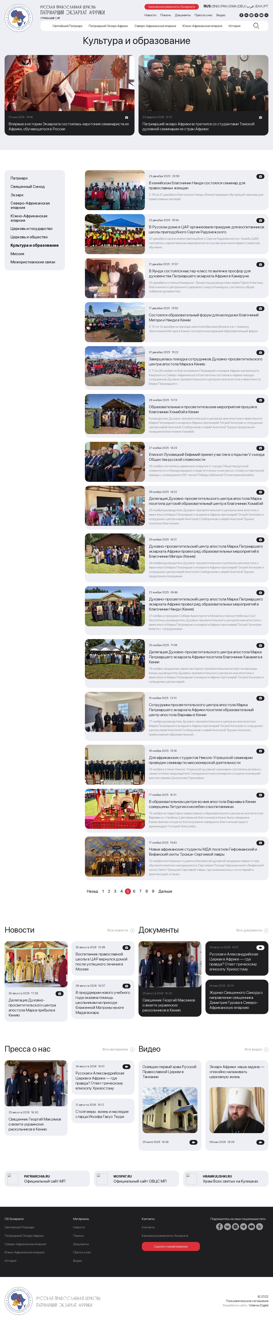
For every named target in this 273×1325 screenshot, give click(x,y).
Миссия (17, 254)
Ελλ (259, 6)
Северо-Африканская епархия (155, 26)
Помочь (165, 15)
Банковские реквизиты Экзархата (171, 7)
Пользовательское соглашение (247, 1301)
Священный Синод (28, 186)
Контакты (148, 1227)
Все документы (249, 930)
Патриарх (19, 178)
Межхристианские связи (33, 262)
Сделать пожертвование (171, 1246)
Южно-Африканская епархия (202, 26)
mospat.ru (123, 1176)
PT (266, 6)
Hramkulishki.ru (217, 1176)
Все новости (118, 930)
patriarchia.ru (37, 1176)
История (234, 26)
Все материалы (115, 1049)
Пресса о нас (203, 15)
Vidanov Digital (258, 1305)
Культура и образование (35, 245)
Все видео (253, 1049)
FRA (224, 6)
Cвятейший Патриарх (67, 26)
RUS (207, 6)
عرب (250, 6)
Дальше (165, 891)
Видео (220, 15)
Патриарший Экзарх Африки (108, 26)
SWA (232, 6)
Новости (150, 15)
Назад (92, 891)
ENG (216, 6)
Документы (183, 15)
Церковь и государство (31, 229)
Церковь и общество (29, 237)
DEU (241, 6)
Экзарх (17, 195)
